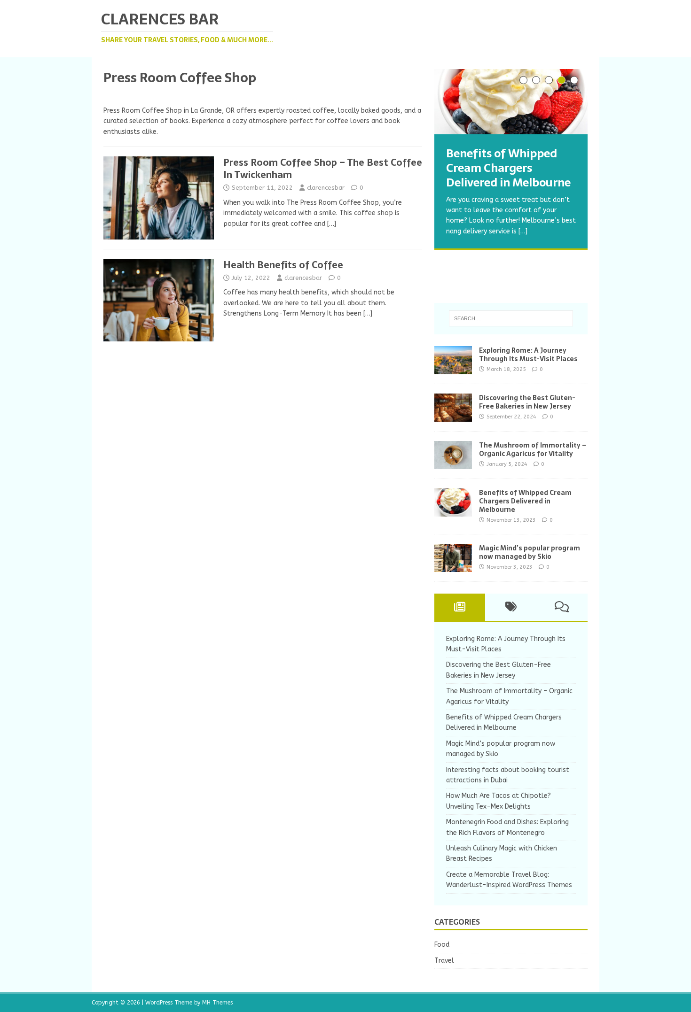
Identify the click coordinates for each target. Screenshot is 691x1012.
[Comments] (562, 607)
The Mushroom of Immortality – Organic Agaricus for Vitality (532, 449)
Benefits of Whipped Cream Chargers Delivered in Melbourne (525, 501)
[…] (331, 224)
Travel (444, 961)
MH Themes (217, 1002)
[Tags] (510, 607)
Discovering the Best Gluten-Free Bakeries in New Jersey (527, 402)
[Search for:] (511, 318)
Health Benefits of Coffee (283, 264)
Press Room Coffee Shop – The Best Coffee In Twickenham (322, 168)
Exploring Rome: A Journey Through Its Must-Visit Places (528, 354)
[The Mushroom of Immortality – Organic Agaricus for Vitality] (453, 463)
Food (441, 945)
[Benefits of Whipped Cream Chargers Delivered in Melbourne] (511, 101)
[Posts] (460, 607)
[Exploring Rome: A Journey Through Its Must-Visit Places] (453, 368)
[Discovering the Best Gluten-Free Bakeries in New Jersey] (453, 416)
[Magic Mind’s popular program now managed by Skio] (453, 566)
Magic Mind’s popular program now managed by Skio (529, 552)
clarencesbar (326, 187)
